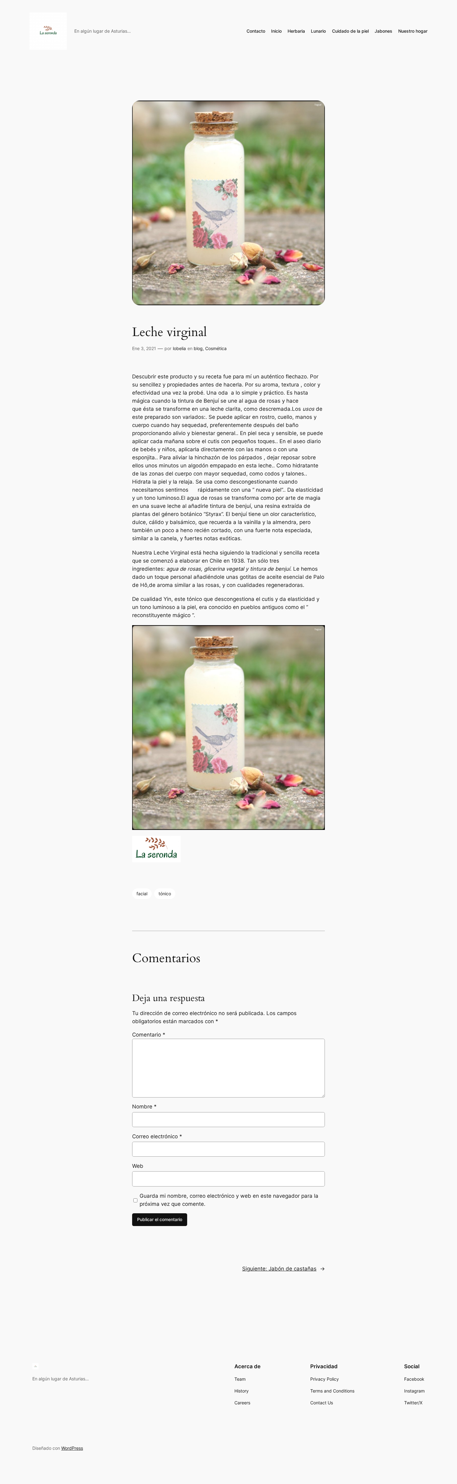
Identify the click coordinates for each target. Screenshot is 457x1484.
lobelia (179, 348)
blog (198, 348)
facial (141, 893)
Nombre (144, 1106)
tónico (165, 893)
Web (137, 1166)
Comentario (148, 1035)
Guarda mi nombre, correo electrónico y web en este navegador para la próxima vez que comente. (229, 1200)
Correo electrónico (157, 1136)
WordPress (72, 1448)
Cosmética (216, 348)
